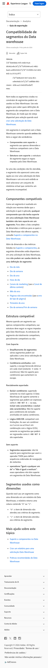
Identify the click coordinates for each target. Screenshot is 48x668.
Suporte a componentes (26, 247)
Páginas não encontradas (21, 295)
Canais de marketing (19, 284)
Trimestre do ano (17, 303)
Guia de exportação (18, 25)
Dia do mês (15, 267)
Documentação (12, 21)
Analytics (27, 21)
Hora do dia (15, 279)
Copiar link (23, 53)
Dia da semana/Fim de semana (23, 307)
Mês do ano (15, 291)
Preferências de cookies (15, 652)
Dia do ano (14, 275)
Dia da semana (16, 271)
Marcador (12, 53)
